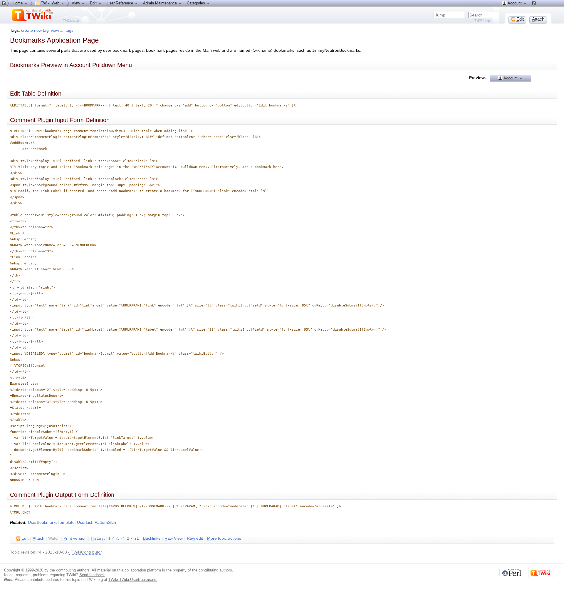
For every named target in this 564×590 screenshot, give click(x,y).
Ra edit (195, 538)
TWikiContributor (86, 552)
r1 (137, 538)
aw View (173, 538)
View (76, 3)
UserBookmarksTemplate (51, 522)
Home (18, 3)
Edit (94, 3)
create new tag (35, 30)
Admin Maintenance (160, 3)
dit (24, 538)
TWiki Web (50, 3)
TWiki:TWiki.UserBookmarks (132, 579)
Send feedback (92, 575)
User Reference (120, 3)
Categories (196, 3)
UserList (84, 522)
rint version (75, 538)
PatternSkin (105, 522)
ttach (38, 538)
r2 (127, 538)
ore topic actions (224, 538)
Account (511, 78)
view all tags (62, 30)
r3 (118, 538)
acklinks (151, 538)
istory (97, 538)
